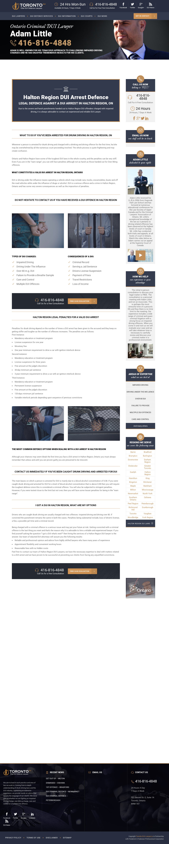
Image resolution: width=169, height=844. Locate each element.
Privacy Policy (13, 838)
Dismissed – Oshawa (55, 783)
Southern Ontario (133, 498)
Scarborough (147, 507)
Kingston (133, 482)
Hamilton (133, 478)
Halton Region (147, 473)
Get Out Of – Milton (55, 778)
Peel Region (133, 503)
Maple (133, 486)
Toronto (133, 513)
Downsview (133, 460)
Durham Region (147, 461)
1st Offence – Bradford (57, 787)
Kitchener (147, 482)
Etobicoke (132, 466)
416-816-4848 (43, 43)
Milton (133, 490)
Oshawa (147, 497)
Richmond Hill (133, 508)
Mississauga (147, 490)
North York (147, 493)
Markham (147, 486)
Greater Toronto (147, 467)
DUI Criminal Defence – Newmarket (62, 791)
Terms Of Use (34, 838)
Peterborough (147, 503)
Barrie (133, 452)
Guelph (133, 472)
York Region (147, 517)
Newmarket (133, 493)
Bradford (147, 452)
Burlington (147, 456)
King (147, 478)
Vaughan (147, 513)
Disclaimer (52, 838)
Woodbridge (133, 517)
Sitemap (67, 838)
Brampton (133, 456)
